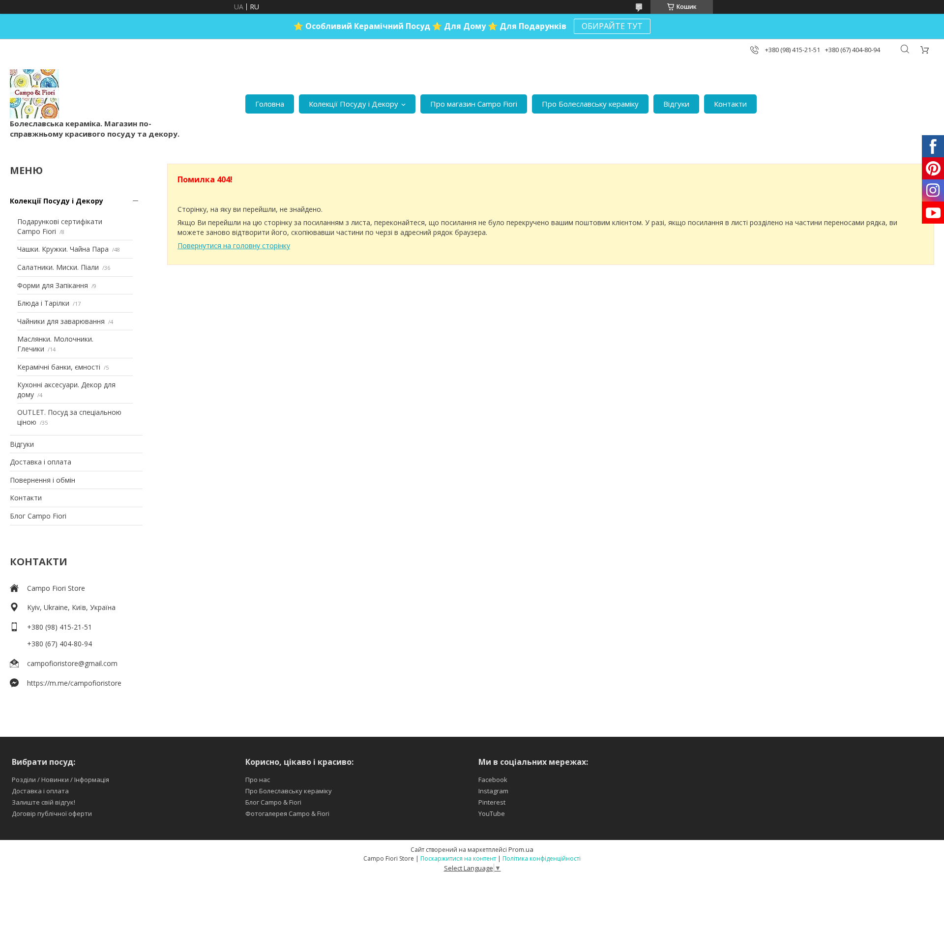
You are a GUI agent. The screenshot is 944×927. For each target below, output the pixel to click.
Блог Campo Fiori (38, 516)
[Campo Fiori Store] (34, 93)
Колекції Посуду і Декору (353, 104)
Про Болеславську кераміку (590, 104)
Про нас (257, 779)
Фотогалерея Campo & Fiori (287, 813)
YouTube (491, 813)
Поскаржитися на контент (458, 858)
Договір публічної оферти (52, 813)
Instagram (493, 790)
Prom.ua (520, 849)
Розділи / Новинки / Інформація (60, 779)
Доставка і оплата (40, 461)
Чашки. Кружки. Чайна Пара (63, 249)
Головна (269, 104)
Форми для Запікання (52, 285)
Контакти (730, 104)
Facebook (492, 779)
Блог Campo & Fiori (273, 802)
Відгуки (676, 104)
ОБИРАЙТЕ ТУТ (612, 26)
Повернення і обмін (42, 480)
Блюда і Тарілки (43, 303)
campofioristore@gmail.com (72, 663)
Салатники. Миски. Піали (58, 267)
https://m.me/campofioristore (74, 683)
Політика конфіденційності (541, 858)
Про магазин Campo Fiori (473, 104)
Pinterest (491, 802)
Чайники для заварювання (61, 321)
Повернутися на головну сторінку (233, 245)
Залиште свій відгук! (43, 802)
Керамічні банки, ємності (58, 367)
